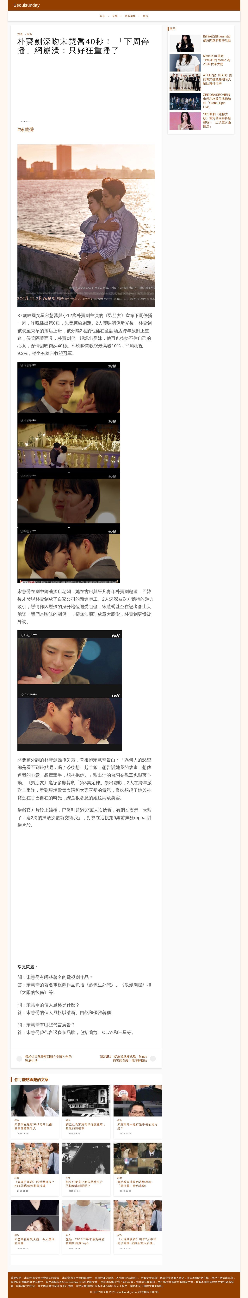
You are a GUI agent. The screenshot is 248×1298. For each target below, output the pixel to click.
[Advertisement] (86, 84)
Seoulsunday (27, 5)
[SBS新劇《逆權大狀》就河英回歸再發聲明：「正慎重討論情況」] (185, 121)
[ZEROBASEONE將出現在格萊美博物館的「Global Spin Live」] (185, 102)
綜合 (102, 16)
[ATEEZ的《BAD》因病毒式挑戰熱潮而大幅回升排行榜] (185, 82)
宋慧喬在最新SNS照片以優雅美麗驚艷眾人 (33, 1126)
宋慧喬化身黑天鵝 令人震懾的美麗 (35, 1241)
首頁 (20, 34)
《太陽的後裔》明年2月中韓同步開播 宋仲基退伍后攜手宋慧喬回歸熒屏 (137, 1241)
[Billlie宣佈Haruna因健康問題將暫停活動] (185, 43)
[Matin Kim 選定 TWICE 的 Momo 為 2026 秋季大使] (185, 63)
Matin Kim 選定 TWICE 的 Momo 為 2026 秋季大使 (216, 60)
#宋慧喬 (25, 129)
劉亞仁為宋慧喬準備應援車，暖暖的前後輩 (86, 1126)
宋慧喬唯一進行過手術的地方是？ (137, 1126)
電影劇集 (130, 16)
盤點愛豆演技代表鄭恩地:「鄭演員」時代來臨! (135, 1183)
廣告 (145, 16)
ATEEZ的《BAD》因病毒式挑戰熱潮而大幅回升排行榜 (217, 79)
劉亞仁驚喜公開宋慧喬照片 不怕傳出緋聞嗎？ (84, 1183)
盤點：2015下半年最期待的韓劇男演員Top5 (85, 1241)
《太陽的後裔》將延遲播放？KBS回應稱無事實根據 (35, 1183)
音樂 (115, 16)
